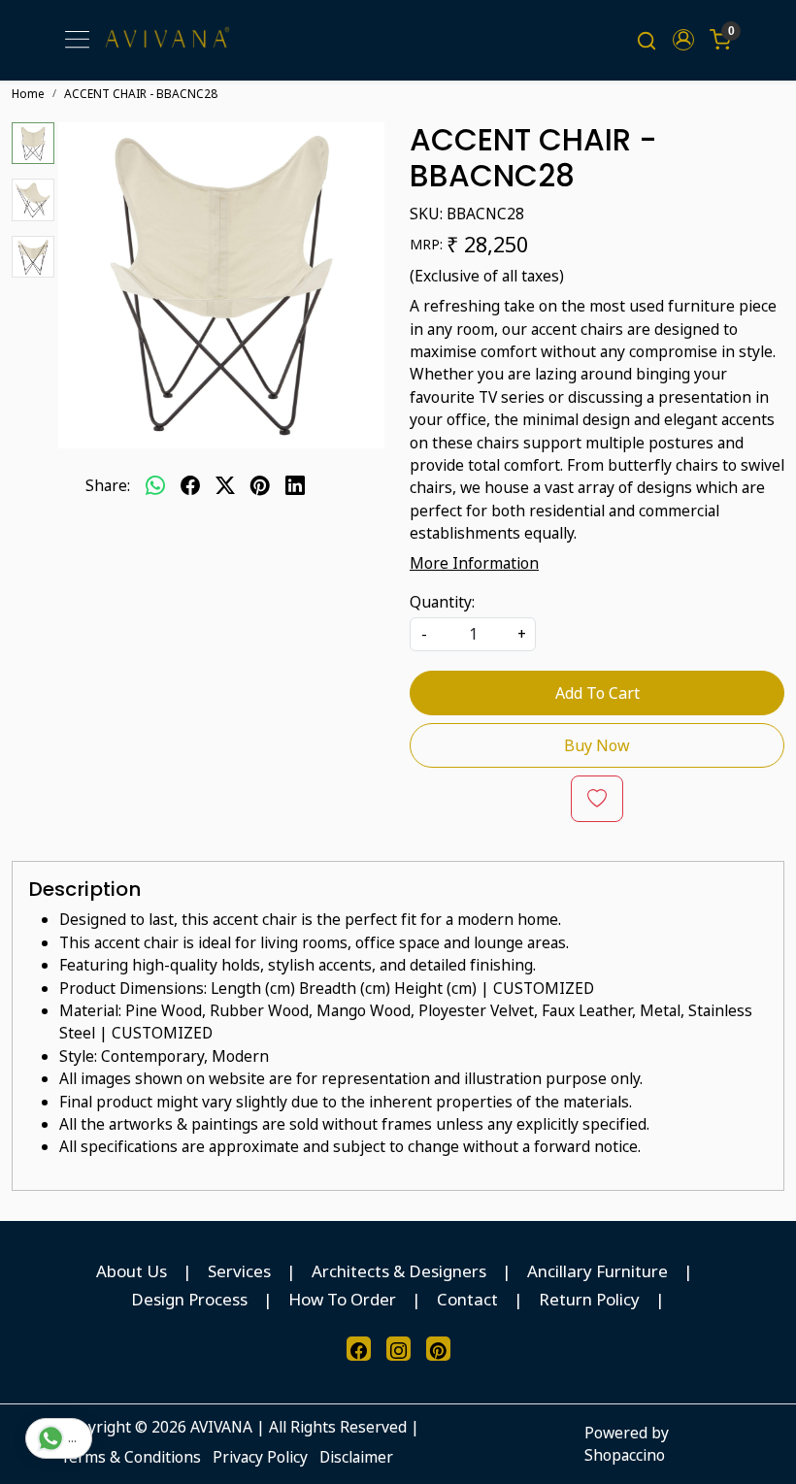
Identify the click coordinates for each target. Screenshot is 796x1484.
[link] (646, 39)
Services (239, 1271)
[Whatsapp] (155, 486)
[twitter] (225, 486)
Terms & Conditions (130, 1457)
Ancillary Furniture (597, 1271)
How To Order (342, 1299)
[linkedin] (295, 486)
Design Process (189, 1299)
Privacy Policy (260, 1457)
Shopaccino (624, 1455)
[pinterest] (260, 486)
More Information (474, 563)
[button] (683, 39)
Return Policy (589, 1299)
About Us (131, 1271)
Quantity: (442, 601)
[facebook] (190, 486)
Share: (107, 485)
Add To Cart (597, 693)
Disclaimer (356, 1457)
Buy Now (597, 745)
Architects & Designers (399, 1271)
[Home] (167, 40)
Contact (467, 1299)
